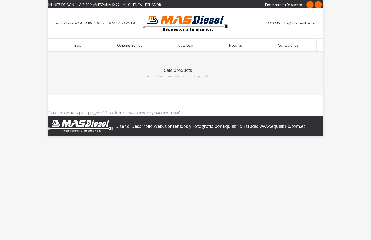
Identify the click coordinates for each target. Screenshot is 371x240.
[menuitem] (77, 45)
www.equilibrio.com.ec (282, 126)
